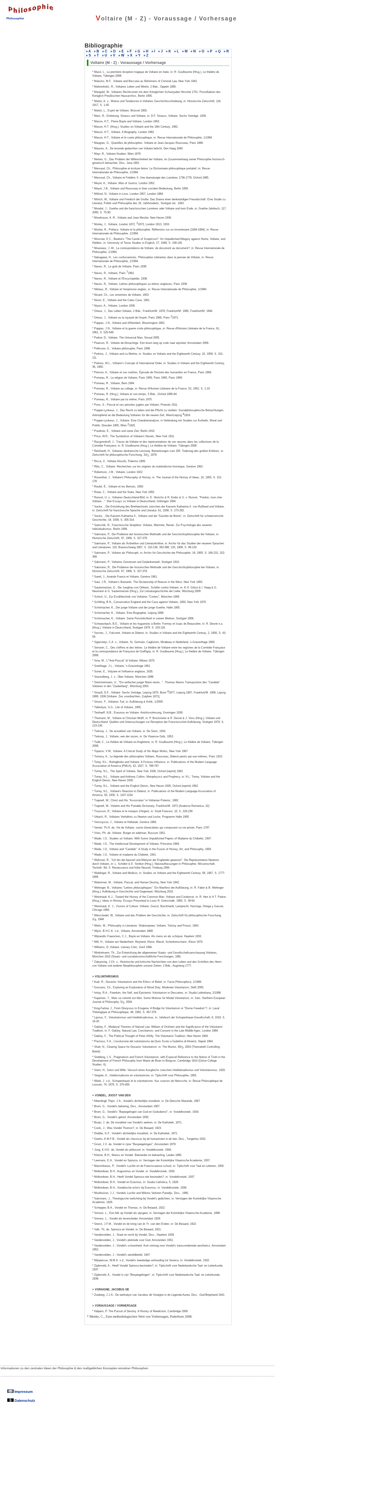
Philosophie (15, 18)
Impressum (23, 1392)
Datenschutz (24, 1400)
